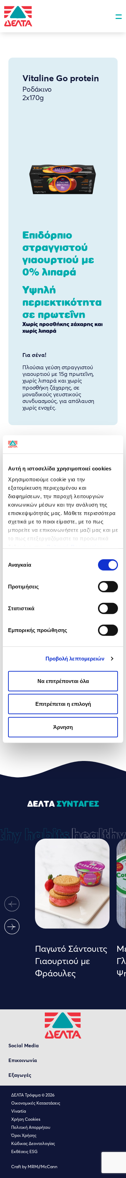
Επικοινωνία (22, 1060)
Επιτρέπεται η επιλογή (63, 704)
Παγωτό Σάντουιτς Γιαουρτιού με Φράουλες (71, 960)
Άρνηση (63, 727)
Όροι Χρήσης (23, 1135)
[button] (12, 904)
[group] (72, 909)
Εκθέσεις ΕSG (24, 1151)
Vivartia (18, 1111)
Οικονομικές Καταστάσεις (35, 1103)
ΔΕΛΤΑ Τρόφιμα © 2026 (33, 1095)
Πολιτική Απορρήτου (30, 1127)
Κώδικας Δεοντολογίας (33, 1143)
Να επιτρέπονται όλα (63, 681)
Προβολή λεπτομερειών (75, 659)
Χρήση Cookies (25, 1119)
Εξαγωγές (19, 1075)
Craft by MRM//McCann (34, 1166)
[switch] (108, 586)
